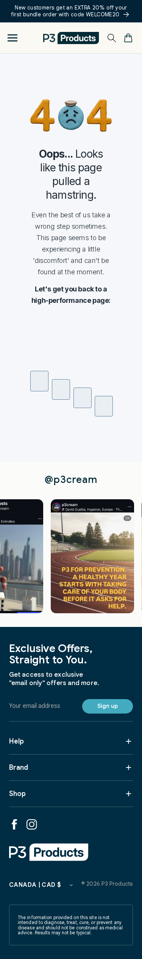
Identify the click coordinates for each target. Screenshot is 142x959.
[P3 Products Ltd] (49, 852)
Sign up (107, 706)
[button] (12, 38)
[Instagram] (32, 824)
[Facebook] (14, 824)
